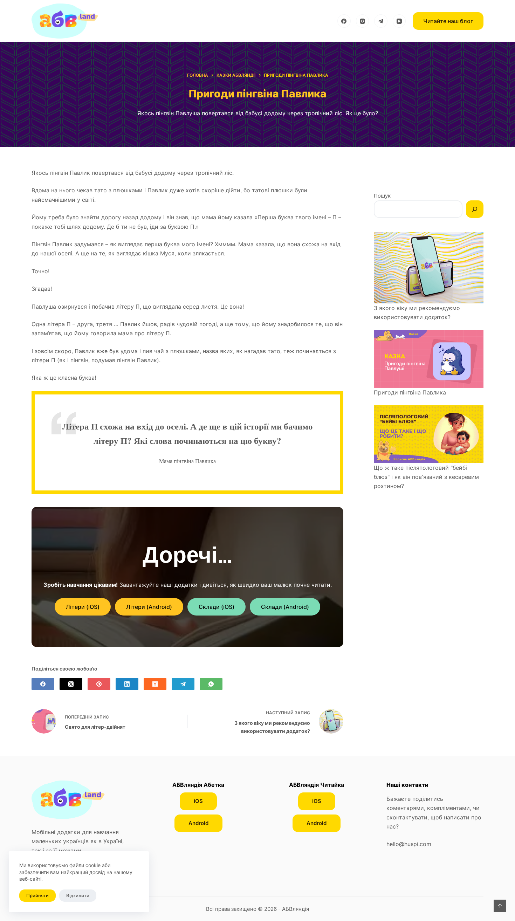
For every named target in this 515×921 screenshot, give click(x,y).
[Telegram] (380, 21)
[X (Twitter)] (71, 684)
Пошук (382, 195)
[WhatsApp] (211, 684)
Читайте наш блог (448, 21)
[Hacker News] (155, 684)
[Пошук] (474, 209)
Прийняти (37, 895)
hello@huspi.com (408, 843)
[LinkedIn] (127, 684)
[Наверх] (500, 906)
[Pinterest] (99, 684)
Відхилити (77, 895)
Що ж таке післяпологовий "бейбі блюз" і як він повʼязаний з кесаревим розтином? (426, 477)
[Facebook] (344, 21)
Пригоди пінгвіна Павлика (410, 392)
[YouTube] (399, 21)
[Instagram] (362, 21)
